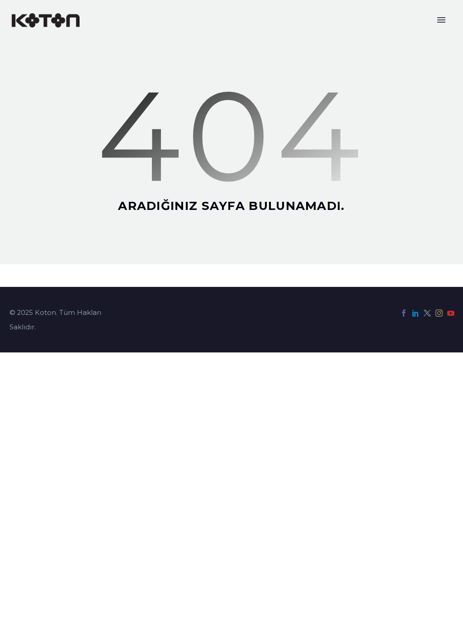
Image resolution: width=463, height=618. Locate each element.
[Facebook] (403, 313)
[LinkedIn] (415, 313)
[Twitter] (427, 313)
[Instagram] (439, 313)
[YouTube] (450, 313)
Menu (441, 20)
